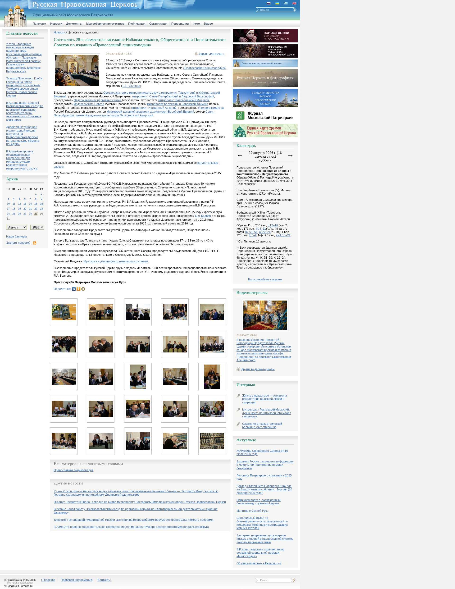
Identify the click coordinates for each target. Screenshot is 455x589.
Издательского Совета (89, 104)
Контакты (104, 580)
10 (8, 203)
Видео (208, 23)
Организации (158, 23)
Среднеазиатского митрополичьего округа (131, 92)
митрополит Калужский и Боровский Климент (177, 104)
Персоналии (180, 23)
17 (8, 208)
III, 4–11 (261, 228)
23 (41, 208)
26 (19, 213)
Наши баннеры (16, 236)
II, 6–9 (253, 235)
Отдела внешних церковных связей (98, 100)
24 (8, 213)
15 (35, 203)
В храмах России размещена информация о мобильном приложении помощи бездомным (265, 465)
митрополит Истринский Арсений (154, 108)
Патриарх (39, 23)
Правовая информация (76, 580)
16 (41, 203)
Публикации (136, 23)
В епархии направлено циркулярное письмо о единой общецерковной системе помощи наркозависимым (265, 539)
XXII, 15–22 (283, 235)
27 (24, 213)
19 (19, 208)
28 (30, 213)
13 (24, 203)
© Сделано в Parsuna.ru (18, 585)
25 (13, 213)
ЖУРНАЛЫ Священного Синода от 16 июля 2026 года (262, 452)
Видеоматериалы (252, 292)
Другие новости (68, 483)
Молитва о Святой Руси (252, 510)
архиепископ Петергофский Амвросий (127, 115)
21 (30, 208)
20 (24, 208)
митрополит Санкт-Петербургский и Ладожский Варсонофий (173, 96)
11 (14, 203)
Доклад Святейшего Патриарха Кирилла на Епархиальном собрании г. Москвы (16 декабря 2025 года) (264, 489)
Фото (196, 23)
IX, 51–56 (251, 232)
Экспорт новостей (18, 242)
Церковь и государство (83, 32)
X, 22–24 (265, 232)
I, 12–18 (273, 225)
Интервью (246, 384)
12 (19, 203)
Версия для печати (211, 53)
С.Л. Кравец (203, 216)
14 (30, 203)
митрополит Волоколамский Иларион (183, 100)
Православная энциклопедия (73, 470)
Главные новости (22, 33)
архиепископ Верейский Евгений (172, 111)
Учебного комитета (211, 108)
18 (13, 208)
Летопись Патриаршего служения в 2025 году (264, 477)
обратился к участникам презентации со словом (115, 261)
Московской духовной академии (128, 111)
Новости (56, 23)
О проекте (48, 580)
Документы (74, 23)
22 (35, 208)
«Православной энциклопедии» (204, 68)
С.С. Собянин (132, 86)
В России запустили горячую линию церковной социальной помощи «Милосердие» (260, 553)
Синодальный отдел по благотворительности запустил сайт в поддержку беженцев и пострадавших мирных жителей (262, 523)
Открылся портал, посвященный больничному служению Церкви (259, 501)
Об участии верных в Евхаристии (259, 563)
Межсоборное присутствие (105, 23)
